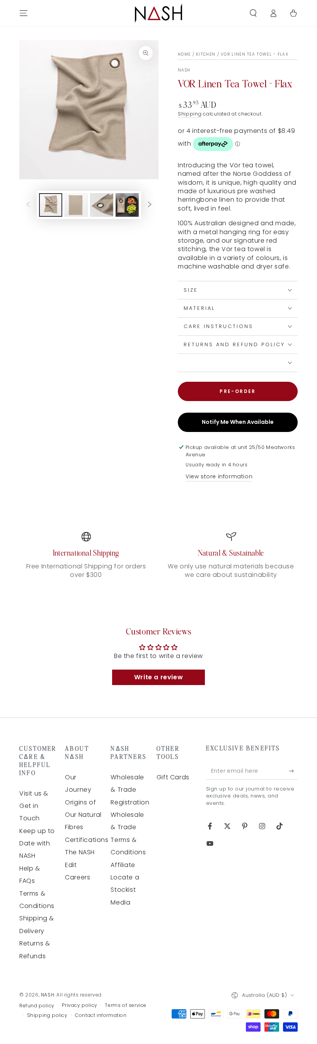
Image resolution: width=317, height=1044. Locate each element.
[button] (253, 13)
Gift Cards (173, 777)
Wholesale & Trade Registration (130, 790)
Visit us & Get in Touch (33, 806)
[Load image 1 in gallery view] (50, 205)
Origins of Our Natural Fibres (83, 815)
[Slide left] (28, 205)
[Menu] (24, 13)
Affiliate (123, 864)
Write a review (158, 677)
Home (184, 54)
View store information (219, 476)
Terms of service (126, 1005)
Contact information (100, 1015)
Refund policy (37, 1006)
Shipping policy (47, 1015)
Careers (77, 877)
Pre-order (238, 391)
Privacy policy (79, 1005)
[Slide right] (149, 205)
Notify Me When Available (238, 422)
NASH (184, 70)
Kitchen (205, 54)
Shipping (190, 114)
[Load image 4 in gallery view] (127, 205)
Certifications (86, 839)
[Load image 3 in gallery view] (101, 205)
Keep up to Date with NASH (37, 843)
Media (120, 902)
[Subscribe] (293, 770)
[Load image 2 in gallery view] (76, 205)
